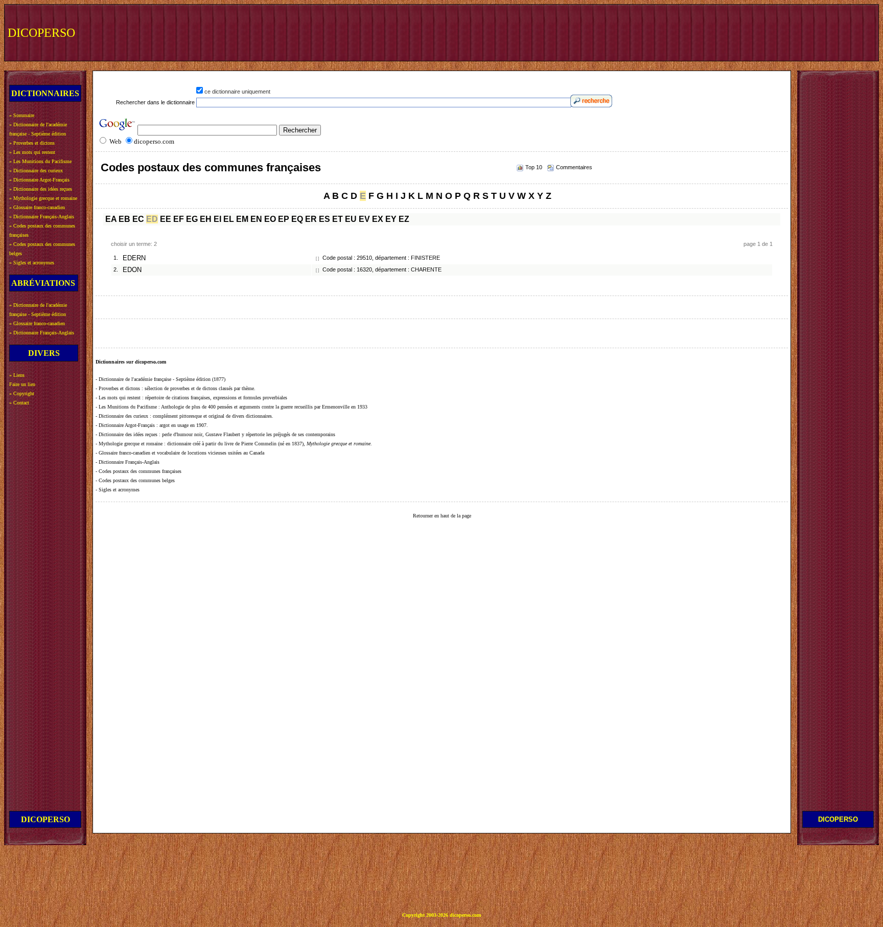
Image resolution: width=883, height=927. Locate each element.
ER (311, 219)
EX (377, 219)
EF (178, 219)
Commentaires (574, 167)
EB (124, 219)
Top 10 (533, 167)
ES (324, 219)
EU (351, 219)
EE (165, 219)
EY (391, 219)
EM (242, 219)
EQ (297, 219)
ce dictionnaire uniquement (237, 91)
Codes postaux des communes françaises (211, 167)
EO (270, 219)
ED (152, 219)
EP (283, 219)
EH (206, 219)
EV (364, 219)
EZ (404, 219)
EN (256, 219)
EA (111, 219)
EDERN (134, 258)
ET (337, 219)
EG (192, 219)
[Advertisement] (687, 32)
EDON (132, 270)
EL (228, 219)
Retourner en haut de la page (442, 515)
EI (217, 219)
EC (138, 219)
